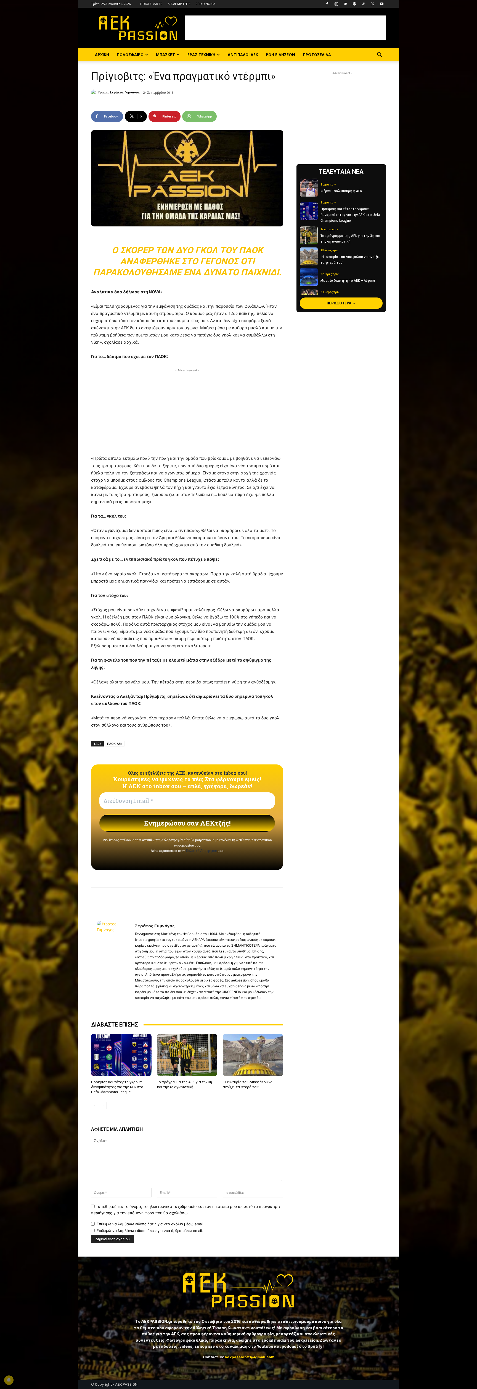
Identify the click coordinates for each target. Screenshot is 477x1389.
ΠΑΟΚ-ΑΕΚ (114, 744)
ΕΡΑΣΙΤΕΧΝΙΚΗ (201, 54)
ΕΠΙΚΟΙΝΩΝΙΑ (205, 4)
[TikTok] (363, 4)
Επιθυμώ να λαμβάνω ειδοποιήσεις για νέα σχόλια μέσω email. (151, 1224)
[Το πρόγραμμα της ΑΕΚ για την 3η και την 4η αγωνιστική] (187, 1055)
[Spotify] (354, 4)
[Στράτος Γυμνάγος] (94, 92)
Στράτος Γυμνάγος (125, 92)
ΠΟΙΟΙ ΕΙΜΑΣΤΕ (151, 4)
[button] (379, 55)
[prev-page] (94, 1105)
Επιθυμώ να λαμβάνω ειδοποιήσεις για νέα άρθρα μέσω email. (150, 1230)
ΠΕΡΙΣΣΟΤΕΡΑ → (341, 303)
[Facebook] (327, 4)
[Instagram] (336, 4)
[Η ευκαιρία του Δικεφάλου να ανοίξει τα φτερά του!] (253, 1055)
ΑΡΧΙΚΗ (102, 54)
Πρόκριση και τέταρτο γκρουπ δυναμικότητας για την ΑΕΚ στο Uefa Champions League (117, 1087)
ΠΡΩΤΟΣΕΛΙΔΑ (317, 54)
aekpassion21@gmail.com (249, 1357)
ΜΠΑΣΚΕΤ (165, 54)
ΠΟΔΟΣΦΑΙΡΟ (130, 54)
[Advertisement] (285, 27)
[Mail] (345, 4)
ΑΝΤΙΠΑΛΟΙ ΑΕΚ (243, 54)
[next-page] (103, 1105)
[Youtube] (382, 4)
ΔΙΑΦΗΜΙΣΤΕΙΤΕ (179, 4)
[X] (373, 4)
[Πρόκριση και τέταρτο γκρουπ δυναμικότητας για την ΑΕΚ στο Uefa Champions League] (121, 1055)
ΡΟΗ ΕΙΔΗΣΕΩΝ (280, 54)
